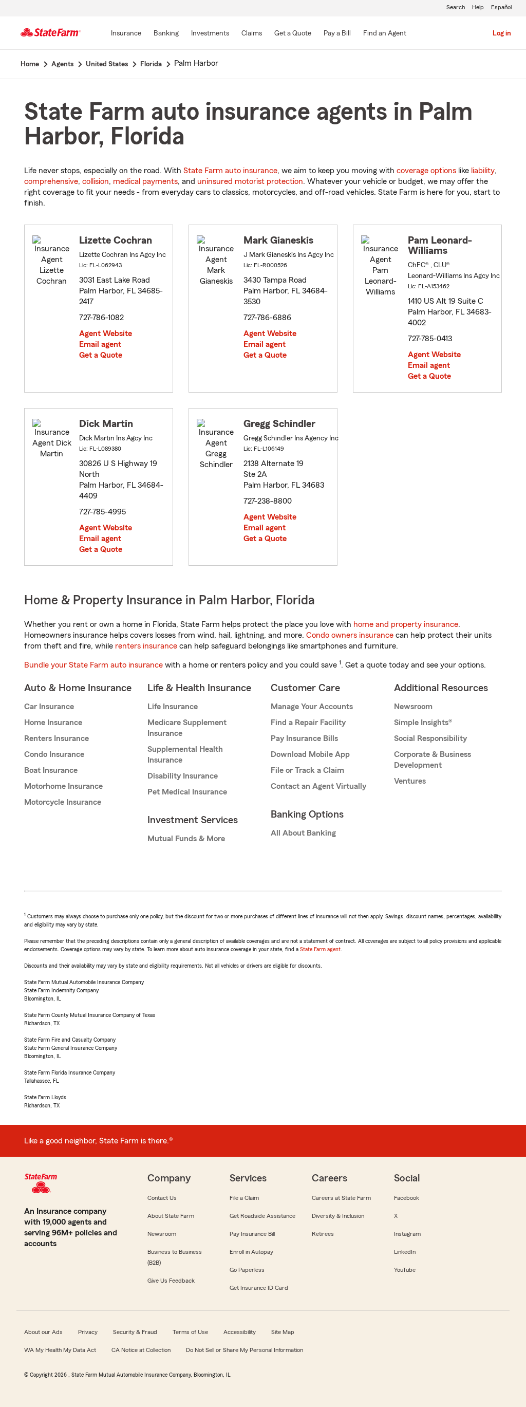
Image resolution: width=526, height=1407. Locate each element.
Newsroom (413, 706)
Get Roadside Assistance (262, 1216)
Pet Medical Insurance (187, 792)
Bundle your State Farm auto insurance (93, 665)
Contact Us (162, 1198)
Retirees (323, 1234)
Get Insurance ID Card (259, 1288)
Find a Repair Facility (308, 722)
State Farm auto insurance (230, 170)
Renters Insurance (56, 738)
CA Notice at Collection (141, 1350)
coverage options (426, 170)
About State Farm (170, 1216)
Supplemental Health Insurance (185, 754)
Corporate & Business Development (432, 759)
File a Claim (244, 1198)
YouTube (405, 1270)
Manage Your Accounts (312, 706)
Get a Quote (100, 355)
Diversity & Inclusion (338, 1216)
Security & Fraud (135, 1332)
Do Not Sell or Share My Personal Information (244, 1350)
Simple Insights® (423, 722)
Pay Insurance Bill (252, 1234)
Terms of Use (190, 1332)
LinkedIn (405, 1252)
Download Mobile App (310, 754)
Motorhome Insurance (63, 786)
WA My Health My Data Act (60, 1350)
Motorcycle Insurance (62, 802)
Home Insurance (53, 722)
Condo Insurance (54, 754)
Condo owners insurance (349, 635)
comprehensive (51, 181)
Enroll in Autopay (251, 1252)
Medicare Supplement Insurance (187, 727)
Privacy (88, 1332)
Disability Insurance (182, 776)
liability (483, 170)
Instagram (407, 1234)
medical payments (145, 181)
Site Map (282, 1332)
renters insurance (146, 646)
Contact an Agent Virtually (318, 786)
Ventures (410, 781)
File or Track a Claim (307, 770)
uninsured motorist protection (250, 181)
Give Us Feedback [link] (171, 1281)
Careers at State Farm (341, 1198)
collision (95, 181)
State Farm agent (320, 949)
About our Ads (43, 1332)
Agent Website (105, 333)
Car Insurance (49, 706)
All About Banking (303, 833)
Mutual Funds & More (186, 839)
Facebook (406, 1198)
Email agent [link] (100, 344)
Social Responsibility (430, 738)
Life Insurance (172, 706)
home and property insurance (405, 624)
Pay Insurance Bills (304, 738)
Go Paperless (247, 1270)
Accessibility (239, 1332)
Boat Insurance (51, 770)
